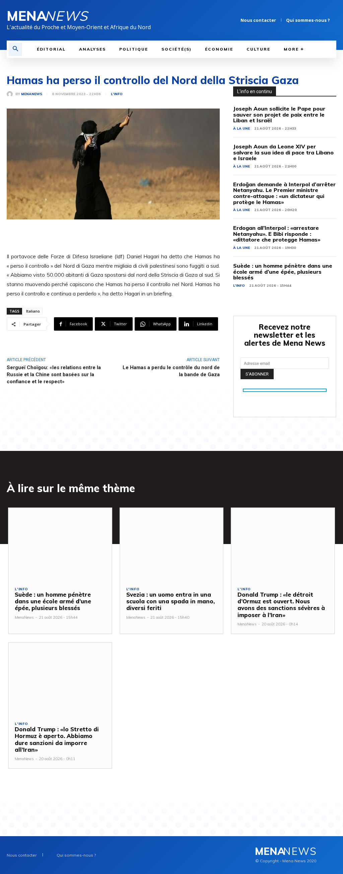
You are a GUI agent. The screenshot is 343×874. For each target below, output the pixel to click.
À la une (241, 128)
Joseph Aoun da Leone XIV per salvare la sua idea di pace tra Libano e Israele (283, 152)
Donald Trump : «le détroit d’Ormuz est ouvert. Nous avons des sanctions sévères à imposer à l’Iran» (281, 604)
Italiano (33, 311)
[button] (15, 49)
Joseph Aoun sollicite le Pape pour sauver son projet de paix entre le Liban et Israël (279, 114)
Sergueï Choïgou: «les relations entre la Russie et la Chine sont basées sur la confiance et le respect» (54, 374)
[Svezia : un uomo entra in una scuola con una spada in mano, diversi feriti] (171, 544)
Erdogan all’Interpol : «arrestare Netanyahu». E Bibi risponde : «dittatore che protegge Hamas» (276, 233)
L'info (117, 94)
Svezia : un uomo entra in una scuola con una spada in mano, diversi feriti (170, 601)
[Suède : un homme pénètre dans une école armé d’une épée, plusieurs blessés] (60, 544)
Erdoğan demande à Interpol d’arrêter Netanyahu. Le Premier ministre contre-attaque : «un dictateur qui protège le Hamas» (284, 193)
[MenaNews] (11, 94)
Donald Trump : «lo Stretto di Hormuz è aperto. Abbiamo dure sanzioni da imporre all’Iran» (57, 739)
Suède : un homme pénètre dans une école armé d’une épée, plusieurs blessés (282, 271)
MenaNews (31, 94)
